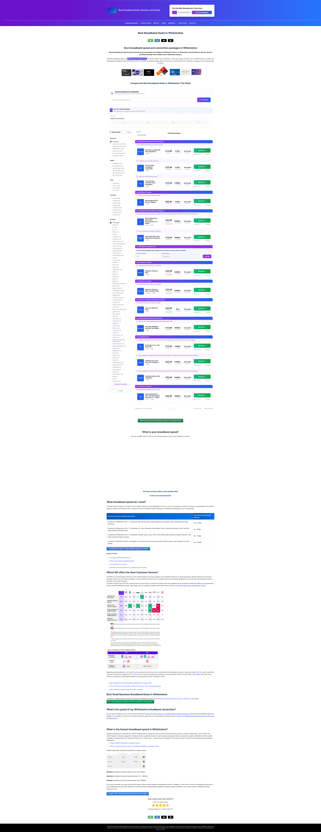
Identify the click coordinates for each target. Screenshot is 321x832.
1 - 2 (122, 122)
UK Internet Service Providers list (120, 557)
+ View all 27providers (120, 384)
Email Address (166, 253)
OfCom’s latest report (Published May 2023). (191, 585)
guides (109, 827)
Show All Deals (208, 408)
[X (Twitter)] (164, 40)
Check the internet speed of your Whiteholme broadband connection (167, 714)
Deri (173, 827)
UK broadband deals (163, 827)
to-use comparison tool (124, 827)
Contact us (192, 23)
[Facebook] (157, 40)
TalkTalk (199, 672)
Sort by (139, 131)
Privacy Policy (183, 23)
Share (208, 154)
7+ (198, 122)
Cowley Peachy (180, 827)
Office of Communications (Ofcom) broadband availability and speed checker (134, 746)
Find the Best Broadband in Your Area (187, 8)
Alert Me (207, 256)
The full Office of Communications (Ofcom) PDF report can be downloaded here (135, 686)
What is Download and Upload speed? (122, 561)
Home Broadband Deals (131, 23)
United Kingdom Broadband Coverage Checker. (125, 743)
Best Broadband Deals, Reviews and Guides (139, 10)
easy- (116, 827)
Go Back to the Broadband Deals (160, 495)
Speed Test (156, 23)
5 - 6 (173, 122)
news (212, 826)
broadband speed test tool (193, 826)
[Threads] (170, 40)
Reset (121, 390)
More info (197, 154)
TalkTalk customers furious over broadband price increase (128, 567)
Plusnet (135, 672)
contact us (197, 61)
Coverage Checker (146, 23)
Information (171, 23)
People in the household (117, 118)
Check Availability (201, 12)
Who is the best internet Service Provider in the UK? (126, 689)
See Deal (201, 150)
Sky (127, 672)
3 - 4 (148, 122)
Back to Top (198, 408)
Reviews (163, 23)
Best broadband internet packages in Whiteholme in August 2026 (130, 683)
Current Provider (141, 253)
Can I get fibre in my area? (118, 564)
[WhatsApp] (150, 40)
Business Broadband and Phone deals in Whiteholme (174, 699)
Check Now (205, 100)
